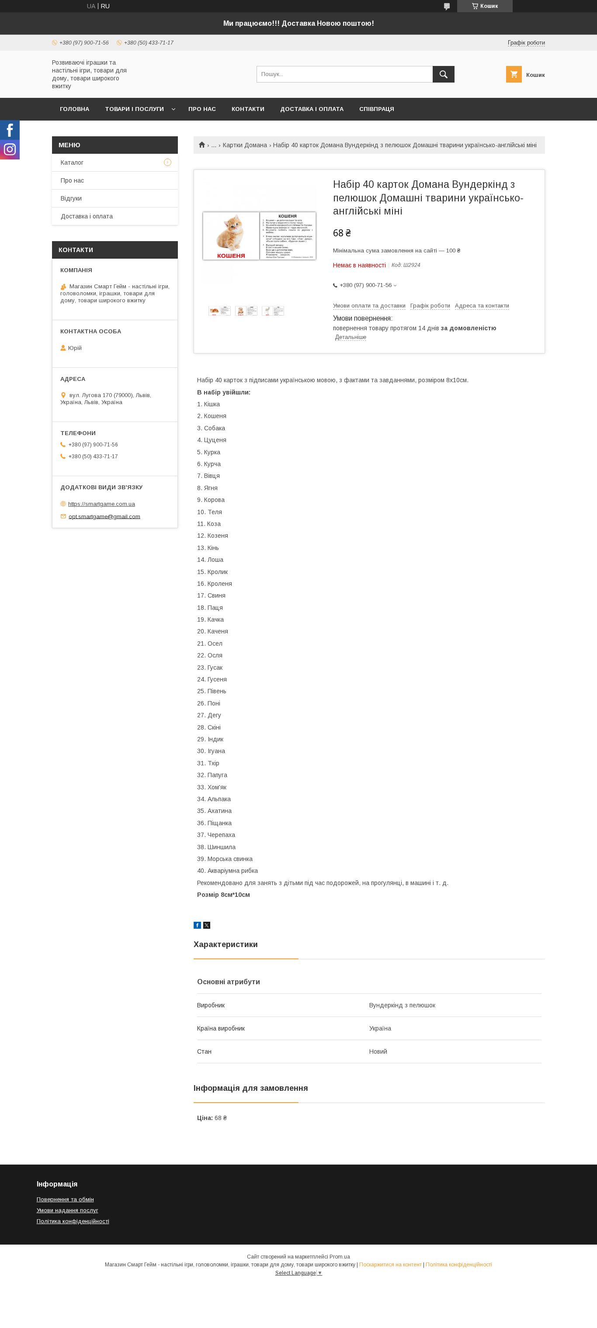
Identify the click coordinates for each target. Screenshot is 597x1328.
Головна (74, 109)
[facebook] (197, 926)
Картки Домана (245, 145)
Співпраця (376, 109)
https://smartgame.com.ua (101, 504)
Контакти (248, 109)
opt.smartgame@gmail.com (104, 516)
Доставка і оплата (312, 109)
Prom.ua (340, 1257)
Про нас (202, 109)
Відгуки (71, 198)
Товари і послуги (134, 109)
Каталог (72, 162)
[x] (206, 926)
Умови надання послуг (67, 1210)
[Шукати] (444, 74)
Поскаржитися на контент (390, 1265)
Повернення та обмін (65, 1199)
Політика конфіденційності (73, 1221)
